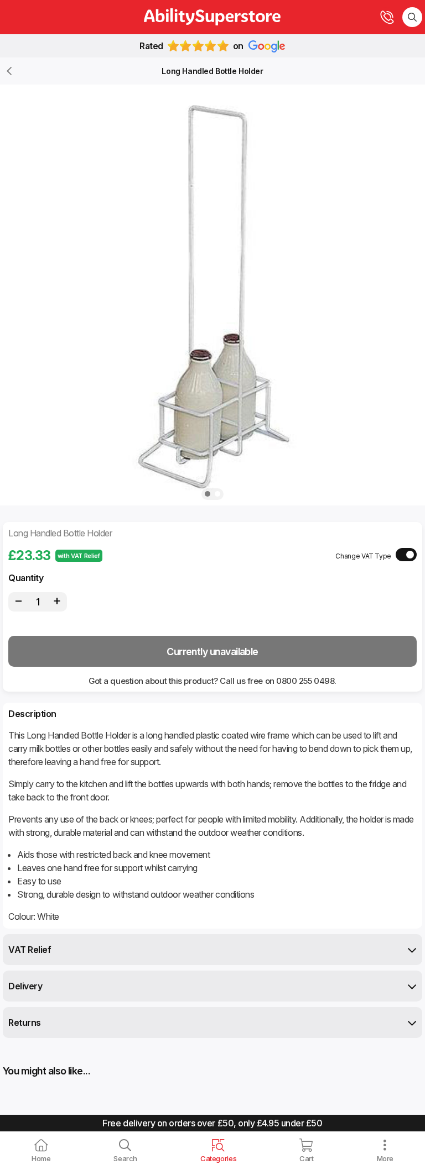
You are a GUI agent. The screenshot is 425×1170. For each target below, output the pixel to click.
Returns (24, 1022)
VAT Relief (29, 949)
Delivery (25, 986)
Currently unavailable (212, 651)
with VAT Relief (79, 556)
